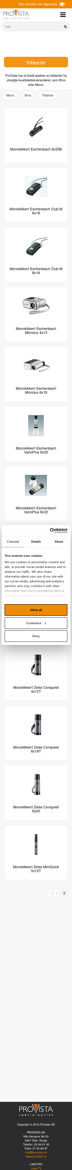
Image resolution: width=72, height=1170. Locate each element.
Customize (33, 623)
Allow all (36, 610)
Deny (36, 636)
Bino (28, 95)
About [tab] (59, 541)
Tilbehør (47, 95)
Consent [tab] (13, 541)
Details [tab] (36, 541)
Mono (10, 95)
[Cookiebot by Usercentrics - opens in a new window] (50, 530)
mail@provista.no (36, 1152)
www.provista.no (36, 1156)
